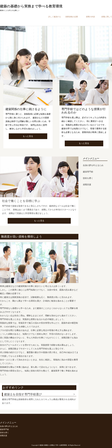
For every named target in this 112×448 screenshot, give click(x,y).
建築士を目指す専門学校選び (23, 394)
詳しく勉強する (54, 17)
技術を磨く (88, 178)
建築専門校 (88, 172)
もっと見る (28, 136)
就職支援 (87, 184)
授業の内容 (90, 17)
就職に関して (106, 17)
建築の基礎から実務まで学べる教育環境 (31, 6)
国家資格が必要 (71, 17)
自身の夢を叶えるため (93, 165)
